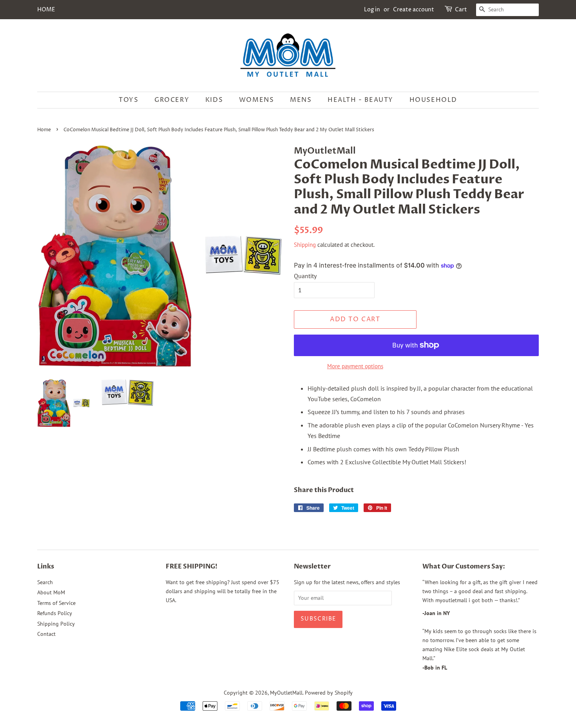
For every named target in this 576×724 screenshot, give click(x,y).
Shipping (305, 244)
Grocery (171, 100)
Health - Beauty (360, 100)
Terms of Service (56, 602)
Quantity (305, 276)
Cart (461, 9)
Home (44, 130)
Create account (413, 9)
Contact (46, 633)
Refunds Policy (54, 613)
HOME (46, 9)
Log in (372, 9)
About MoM (51, 592)
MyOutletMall (286, 692)
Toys (128, 100)
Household (433, 100)
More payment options (355, 366)
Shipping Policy (56, 623)
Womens (256, 100)
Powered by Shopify (329, 692)
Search (45, 582)
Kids (214, 100)
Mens (301, 100)
